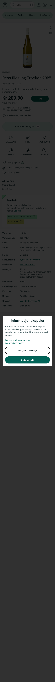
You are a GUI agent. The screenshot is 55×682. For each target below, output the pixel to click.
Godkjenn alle (27, 360)
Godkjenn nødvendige (27, 350)
